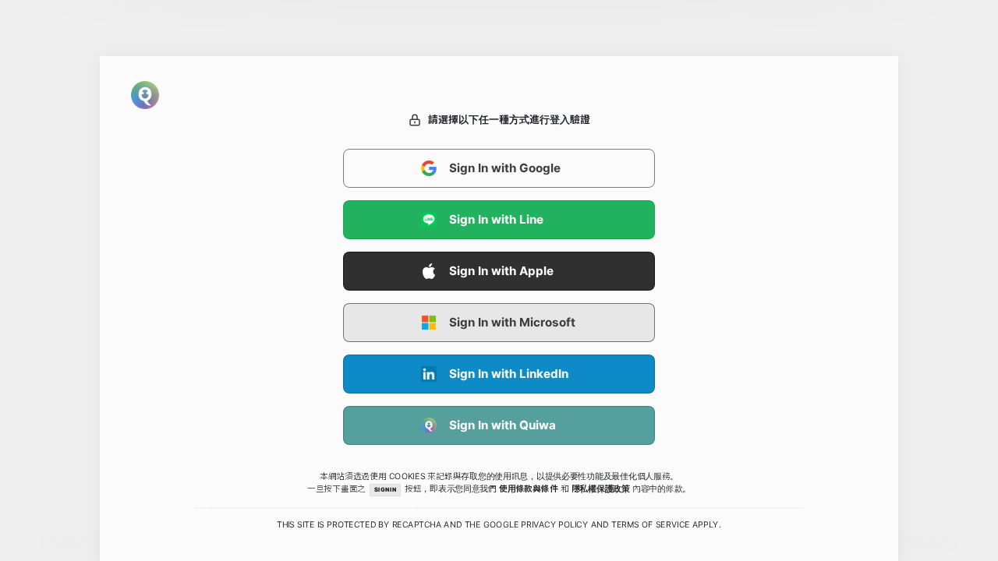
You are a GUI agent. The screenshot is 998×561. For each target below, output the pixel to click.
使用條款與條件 (528, 488)
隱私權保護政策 (601, 488)
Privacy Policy (554, 525)
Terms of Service (650, 525)
